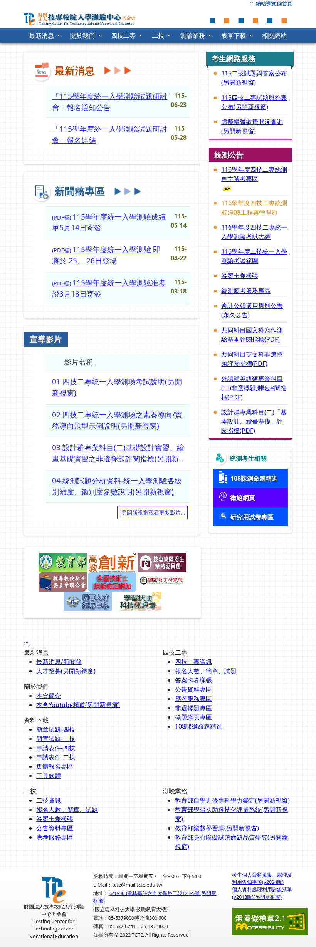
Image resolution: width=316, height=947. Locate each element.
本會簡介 (48, 695)
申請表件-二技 (55, 757)
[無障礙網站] (270, 921)
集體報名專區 (54, 766)
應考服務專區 (193, 698)
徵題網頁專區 (193, 717)
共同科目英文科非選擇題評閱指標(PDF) (252, 359)
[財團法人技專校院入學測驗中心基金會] (82, 17)
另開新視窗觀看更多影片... (153, 512)
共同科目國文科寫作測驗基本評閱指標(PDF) (252, 335)
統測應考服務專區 (246, 291)
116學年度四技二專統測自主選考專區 (254, 174)
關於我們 (83, 35)
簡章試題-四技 (55, 729)
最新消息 (42, 35)
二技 (159, 35)
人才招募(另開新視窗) (66, 671)
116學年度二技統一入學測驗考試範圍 (254, 256)
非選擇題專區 (193, 708)
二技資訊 (48, 800)
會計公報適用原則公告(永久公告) (252, 310)
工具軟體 (48, 775)
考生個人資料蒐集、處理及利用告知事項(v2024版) (262, 878)
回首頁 (284, 3)
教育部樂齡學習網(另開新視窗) (217, 828)
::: (252, 3)
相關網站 (274, 35)
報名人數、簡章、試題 (206, 671)
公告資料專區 (193, 689)
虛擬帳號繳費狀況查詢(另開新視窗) (252, 126)
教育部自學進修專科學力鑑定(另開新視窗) (232, 800)
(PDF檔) (109, 222)
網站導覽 (266, 3)
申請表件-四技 (55, 748)
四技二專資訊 (193, 661)
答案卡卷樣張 (239, 276)
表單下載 (234, 35)
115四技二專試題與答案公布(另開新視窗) (254, 102)
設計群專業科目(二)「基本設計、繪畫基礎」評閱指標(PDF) (254, 421)
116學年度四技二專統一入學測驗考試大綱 (254, 232)
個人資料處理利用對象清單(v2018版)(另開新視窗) (262, 893)
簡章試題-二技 (55, 738)
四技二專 (124, 35)
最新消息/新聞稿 (59, 661)
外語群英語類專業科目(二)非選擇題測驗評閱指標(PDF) (254, 387)
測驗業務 (193, 35)
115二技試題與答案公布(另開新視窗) (254, 78)
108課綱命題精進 (198, 726)
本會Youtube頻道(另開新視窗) (78, 705)
